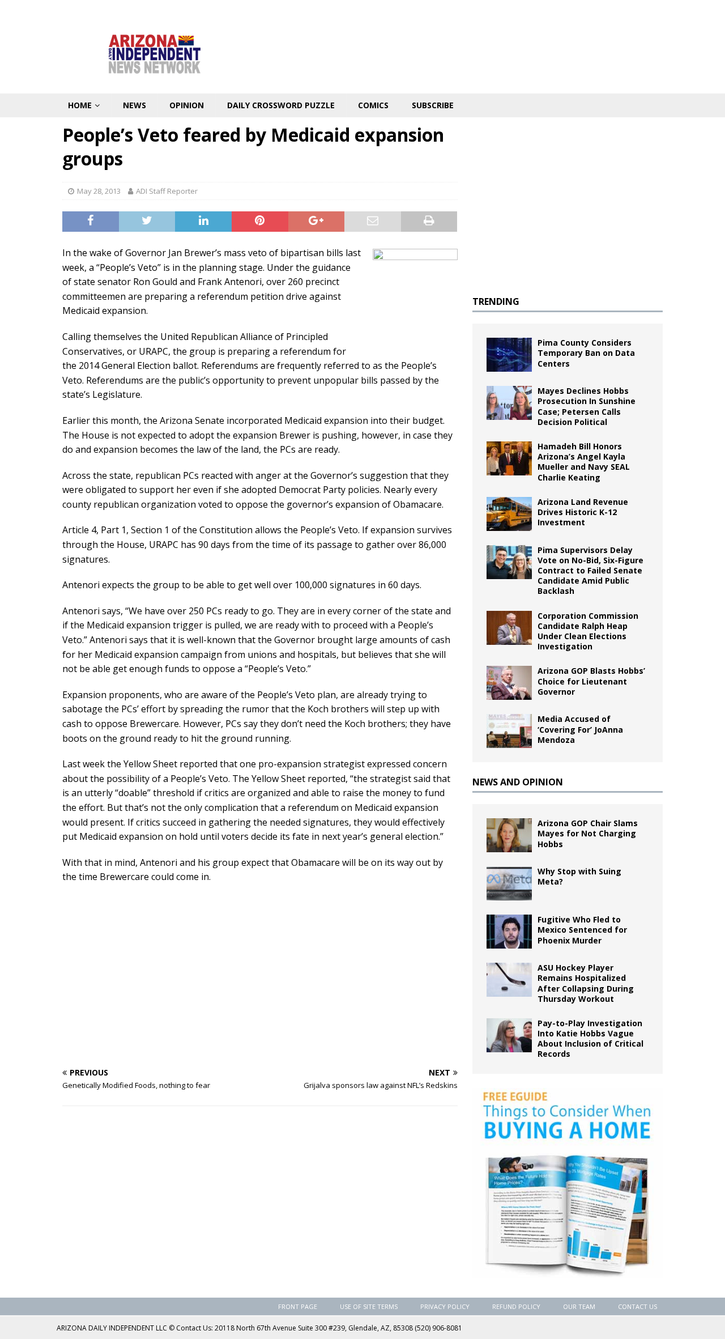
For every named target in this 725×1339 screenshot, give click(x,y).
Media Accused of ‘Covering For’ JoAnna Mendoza (580, 729)
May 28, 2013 (99, 191)
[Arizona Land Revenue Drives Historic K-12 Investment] (509, 514)
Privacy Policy (445, 1306)
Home (80, 105)
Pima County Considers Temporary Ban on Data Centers (586, 352)
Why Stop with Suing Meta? (579, 876)
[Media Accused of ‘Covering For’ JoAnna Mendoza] (509, 731)
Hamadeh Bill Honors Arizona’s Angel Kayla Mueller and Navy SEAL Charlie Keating (584, 462)
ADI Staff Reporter (167, 191)
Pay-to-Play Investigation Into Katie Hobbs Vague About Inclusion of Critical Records (590, 1039)
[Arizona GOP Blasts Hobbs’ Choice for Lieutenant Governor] (509, 683)
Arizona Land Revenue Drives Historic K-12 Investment (583, 512)
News (134, 105)
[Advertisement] (260, 975)
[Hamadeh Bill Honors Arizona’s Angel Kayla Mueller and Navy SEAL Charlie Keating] (509, 458)
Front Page (297, 1306)
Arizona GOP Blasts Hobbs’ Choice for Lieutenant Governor (591, 680)
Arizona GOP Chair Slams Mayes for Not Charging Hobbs (588, 833)
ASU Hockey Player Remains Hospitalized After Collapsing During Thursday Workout (586, 983)
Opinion (186, 105)
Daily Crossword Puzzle (281, 105)
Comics (373, 105)
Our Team (579, 1306)
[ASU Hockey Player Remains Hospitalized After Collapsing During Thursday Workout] (509, 980)
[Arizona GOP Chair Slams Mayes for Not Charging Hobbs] (509, 835)
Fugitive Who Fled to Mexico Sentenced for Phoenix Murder (582, 929)
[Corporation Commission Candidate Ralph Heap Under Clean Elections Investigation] (509, 628)
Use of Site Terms (369, 1306)
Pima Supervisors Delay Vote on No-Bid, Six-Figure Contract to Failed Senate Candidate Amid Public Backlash (590, 571)
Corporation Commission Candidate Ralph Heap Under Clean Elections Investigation (588, 631)
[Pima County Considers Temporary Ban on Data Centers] (509, 355)
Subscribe (433, 105)
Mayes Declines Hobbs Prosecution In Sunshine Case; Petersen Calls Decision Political (587, 406)
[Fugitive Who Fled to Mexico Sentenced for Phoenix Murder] (509, 932)
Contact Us (637, 1306)
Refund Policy (516, 1306)
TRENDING (495, 301)
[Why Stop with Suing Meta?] (509, 883)
